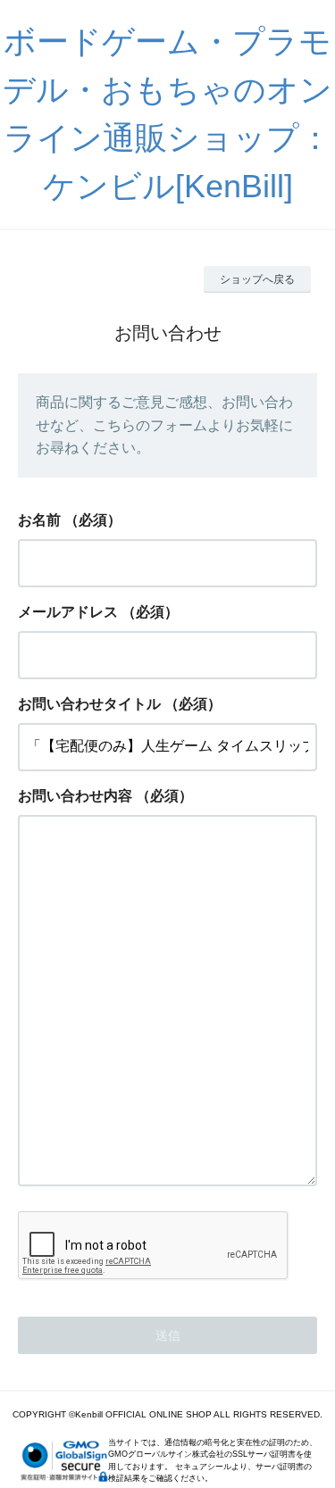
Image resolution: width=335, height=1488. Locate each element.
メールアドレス (68, 611)
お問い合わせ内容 (75, 795)
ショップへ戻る (257, 279)
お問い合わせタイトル (89, 703)
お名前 (39, 520)
